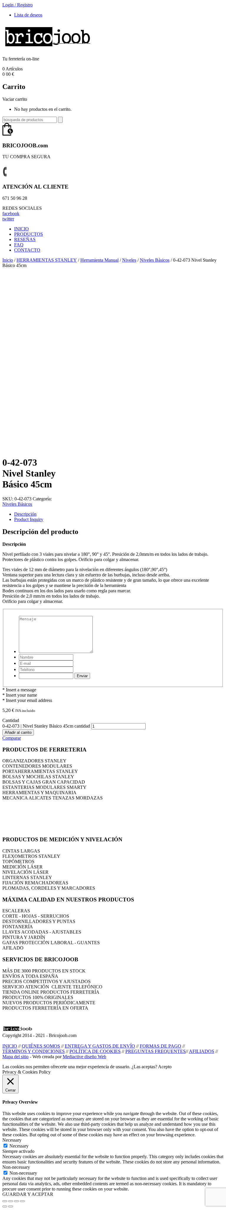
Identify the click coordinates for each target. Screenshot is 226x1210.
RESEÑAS (25, 239)
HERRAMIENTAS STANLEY (46, 260)
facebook (10, 213)
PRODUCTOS (28, 234)
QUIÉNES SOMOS (41, 1046)
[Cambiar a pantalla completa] (16, 1201)
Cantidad (10, 720)
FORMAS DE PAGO (160, 1046)
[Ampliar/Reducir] (22, 1201)
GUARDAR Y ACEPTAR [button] (27, 1194)
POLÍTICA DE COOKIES (95, 1051)
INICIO (21, 228)
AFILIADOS (201, 1051)
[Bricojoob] (47, 48)
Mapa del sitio (15, 1056)
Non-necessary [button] (16, 1167)
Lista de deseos (28, 14)
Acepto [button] (165, 1066)
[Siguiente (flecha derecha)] (10, 1206)
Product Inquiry (28, 519)
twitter (8, 218)
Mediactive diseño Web (84, 1056)
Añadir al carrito (18, 732)
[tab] (119, 514)
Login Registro (17, 4)
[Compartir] (10, 1201)
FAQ (19, 244)
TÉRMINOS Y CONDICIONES (33, 1051)
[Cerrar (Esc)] (4, 1201)
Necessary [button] (11, 1140)
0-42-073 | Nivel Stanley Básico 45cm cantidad (46, 725)
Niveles (129, 260)
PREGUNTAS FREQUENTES (155, 1051)
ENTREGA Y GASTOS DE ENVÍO (100, 1046)
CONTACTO (27, 250)
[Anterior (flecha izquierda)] (4, 1206)
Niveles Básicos (155, 260)
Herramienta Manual (99, 260)
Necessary (19, 1145)
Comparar (11, 738)
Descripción (25, 514)
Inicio (7, 260)
